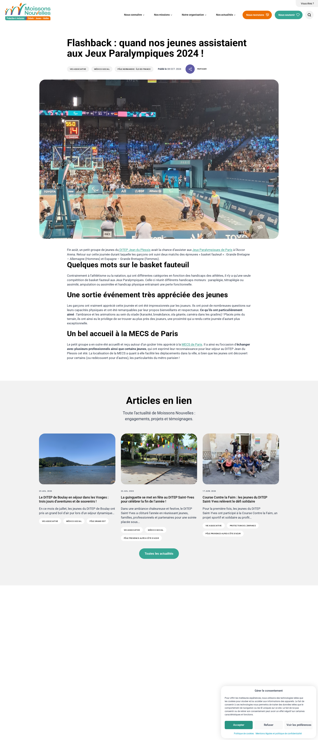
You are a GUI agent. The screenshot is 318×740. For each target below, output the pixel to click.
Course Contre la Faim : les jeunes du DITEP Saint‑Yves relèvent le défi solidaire (235, 499)
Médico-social (102, 69)
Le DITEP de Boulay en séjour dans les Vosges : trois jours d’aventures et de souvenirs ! (74, 499)
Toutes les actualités (159, 553)
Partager (201, 69)
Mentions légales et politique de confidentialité (279, 733)
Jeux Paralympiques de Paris (212, 250)
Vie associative (78, 69)
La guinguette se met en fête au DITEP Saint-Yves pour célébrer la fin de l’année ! (157, 499)
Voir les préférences (299, 725)
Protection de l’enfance (243, 526)
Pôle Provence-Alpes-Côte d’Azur (141, 538)
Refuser (268, 725)
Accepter (238, 725)
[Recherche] (309, 15)
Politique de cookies (244, 733)
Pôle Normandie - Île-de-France (134, 69)
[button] (134, 15)
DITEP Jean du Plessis (135, 250)
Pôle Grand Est (98, 521)
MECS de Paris (192, 344)
